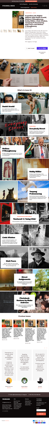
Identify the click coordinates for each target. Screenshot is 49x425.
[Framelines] (9, 5)
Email (37, 408)
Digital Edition (34, 7)
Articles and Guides (17, 404)
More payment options (42, 53)
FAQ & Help (16, 402)
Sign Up (41, 413)
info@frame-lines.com (6, 402)
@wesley (9, 387)
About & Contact (17, 401)
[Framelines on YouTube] (4, 411)
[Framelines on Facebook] (3, 411)
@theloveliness (24, 387)
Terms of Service (17, 407)
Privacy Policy (28, 402)
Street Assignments (25, 7)
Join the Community (33, 4)
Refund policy (16, 408)
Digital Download (29, 12)
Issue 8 (34, 12)
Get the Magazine (24, 4)
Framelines (7, 420)
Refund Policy (28, 404)
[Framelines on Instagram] (5, 411)
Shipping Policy (28, 401)
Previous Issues (24, 316)
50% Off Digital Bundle (31, 1)
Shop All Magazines (17, 406)
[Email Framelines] (7, 411)
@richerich (40, 387)
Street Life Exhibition (18, 403)
